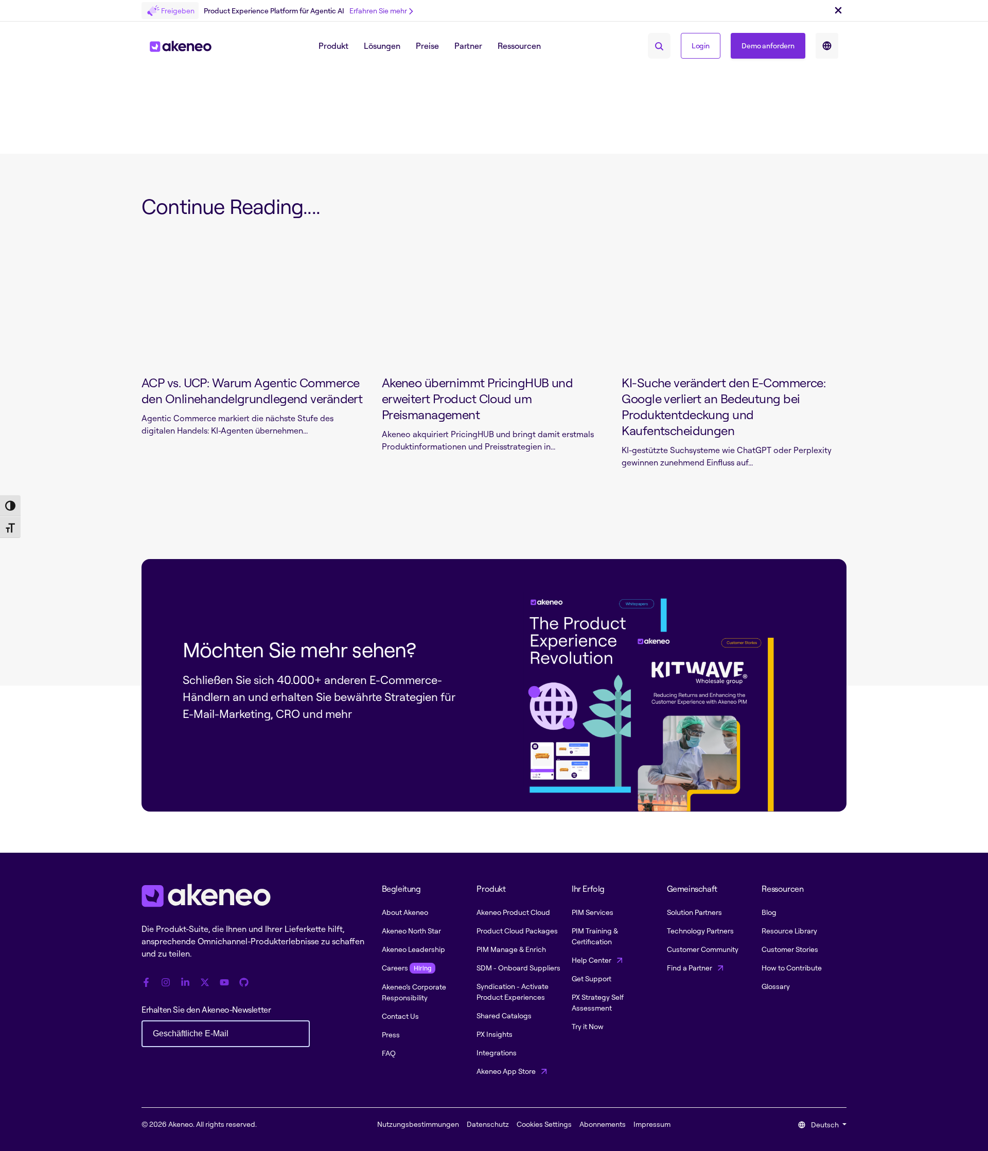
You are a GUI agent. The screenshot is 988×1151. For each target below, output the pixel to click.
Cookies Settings (544, 1124)
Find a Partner (690, 967)
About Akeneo (405, 912)
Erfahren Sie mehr (378, 10)
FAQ (389, 1053)
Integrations (497, 1052)
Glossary (776, 986)
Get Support (591, 978)
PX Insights (495, 1034)
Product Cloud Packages (517, 930)
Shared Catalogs (504, 1015)
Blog (769, 912)
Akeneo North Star (411, 930)
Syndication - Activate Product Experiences (513, 991)
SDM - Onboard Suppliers (518, 967)
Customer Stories (790, 949)
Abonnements (602, 1124)
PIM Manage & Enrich (511, 949)
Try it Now (588, 1026)
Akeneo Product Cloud (513, 912)
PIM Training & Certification (595, 936)
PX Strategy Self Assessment (598, 1002)
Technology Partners (700, 930)
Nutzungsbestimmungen (418, 1124)
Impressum (652, 1124)
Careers (406, 967)
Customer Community (702, 949)
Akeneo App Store (507, 1071)
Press (391, 1034)
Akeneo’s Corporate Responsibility (414, 992)
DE (827, 46)
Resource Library (789, 930)
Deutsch (824, 1124)
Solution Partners (694, 912)
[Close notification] (838, 10)
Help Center (592, 960)
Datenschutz (488, 1124)
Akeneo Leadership (413, 949)
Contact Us (400, 1016)
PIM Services (592, 912)
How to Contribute (792, 967)
